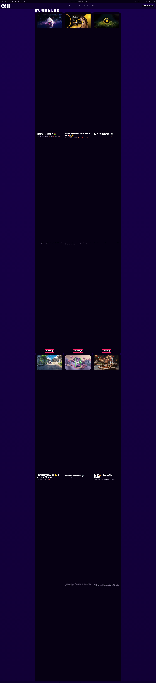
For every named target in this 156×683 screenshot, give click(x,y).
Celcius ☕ (105, 479)
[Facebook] (138, 1)
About (65, 5)
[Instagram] (146, 1)
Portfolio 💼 (85, 137)
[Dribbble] (144, 1)
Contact (87, 5)
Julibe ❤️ (52, 136)
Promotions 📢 (57, 136)
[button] (9, 1)
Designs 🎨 (48, 136)
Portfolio (73, 5)
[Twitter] (141, 1)
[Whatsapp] (136, 1)
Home (58, 5)
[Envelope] (149, 1)
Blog (80, 5)
